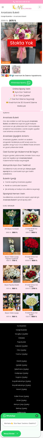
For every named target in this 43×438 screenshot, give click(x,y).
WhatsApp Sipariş (18, 82)
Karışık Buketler (6, 16)
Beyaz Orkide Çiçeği (11, 313)
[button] (3, 7)
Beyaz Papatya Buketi (12, 285)
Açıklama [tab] (6, 113)
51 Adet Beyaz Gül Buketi (31, 314)
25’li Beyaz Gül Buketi (12, 229)
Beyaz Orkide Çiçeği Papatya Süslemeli (11, 258)
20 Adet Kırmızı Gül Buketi (31, 286)
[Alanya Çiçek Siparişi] (22, 7)
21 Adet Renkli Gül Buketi (31, 229)
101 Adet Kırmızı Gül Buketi (31, 258)
